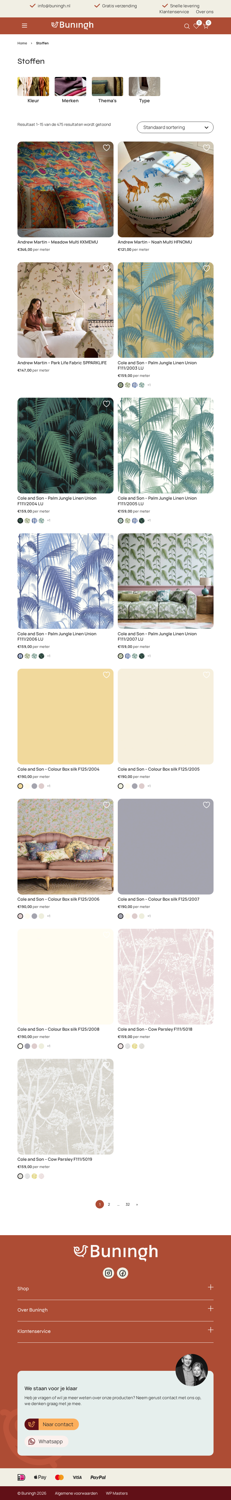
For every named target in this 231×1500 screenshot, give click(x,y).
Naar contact (58, 1424)
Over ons (205, 12)
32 (128, 1204)
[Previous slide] (21, 93)
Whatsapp (51, 1441)
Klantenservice (174, 12)
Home (22, 43)
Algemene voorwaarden (76, 1493)
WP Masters (117, 1493)
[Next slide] (209, 93)
